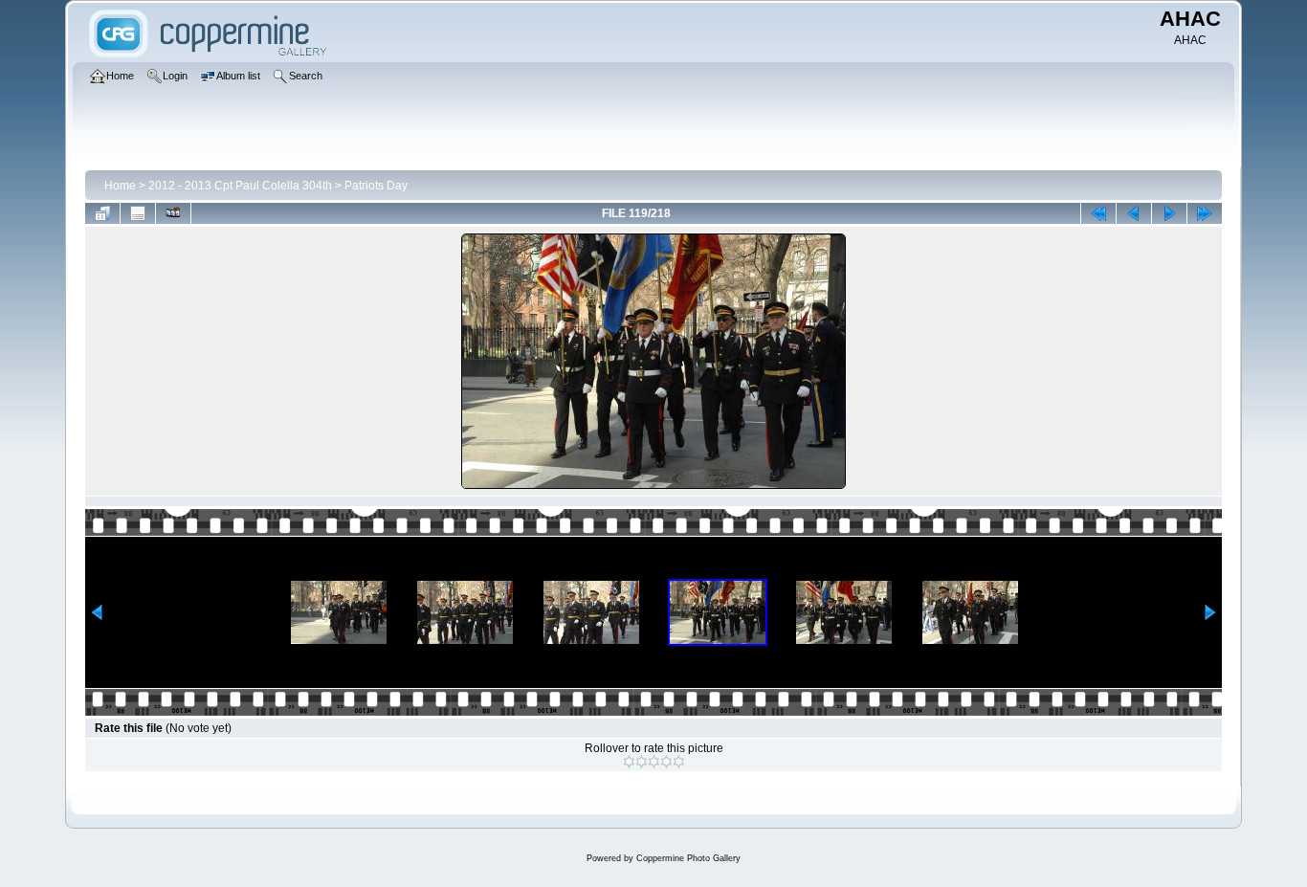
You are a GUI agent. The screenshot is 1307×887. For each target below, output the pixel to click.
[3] (654, 761)
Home (120, 185)
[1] (629, 761)
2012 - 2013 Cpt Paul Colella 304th (240, 185)
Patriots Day (376, 185)
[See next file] (1169, 213)
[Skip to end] (1204, 213)
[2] (641, 761)
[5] (679, 761)
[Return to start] (1098, 213)
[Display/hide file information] (138, 213)
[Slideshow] (173, 213)
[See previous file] (1134, 213)
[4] (666, 761)
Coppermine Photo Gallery (688, 858)
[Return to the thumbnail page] (102, 213)
